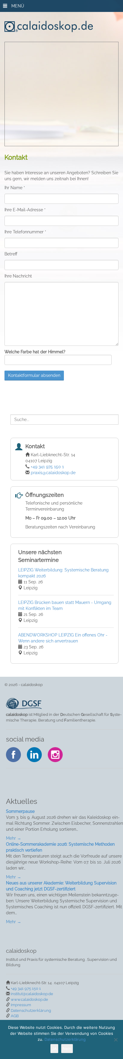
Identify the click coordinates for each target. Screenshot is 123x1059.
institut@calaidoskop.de (32, 994)
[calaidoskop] (63, 26)
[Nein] (116, 1040)
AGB (15, 1016)
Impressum (21, 1005)
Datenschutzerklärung (31, 1010)
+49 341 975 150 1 (47, 466)
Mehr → (13, 838)
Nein (67, 1048)
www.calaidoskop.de (29, 999)
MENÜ (17, 6)
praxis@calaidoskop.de (53, 472)
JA (54, 1048)
